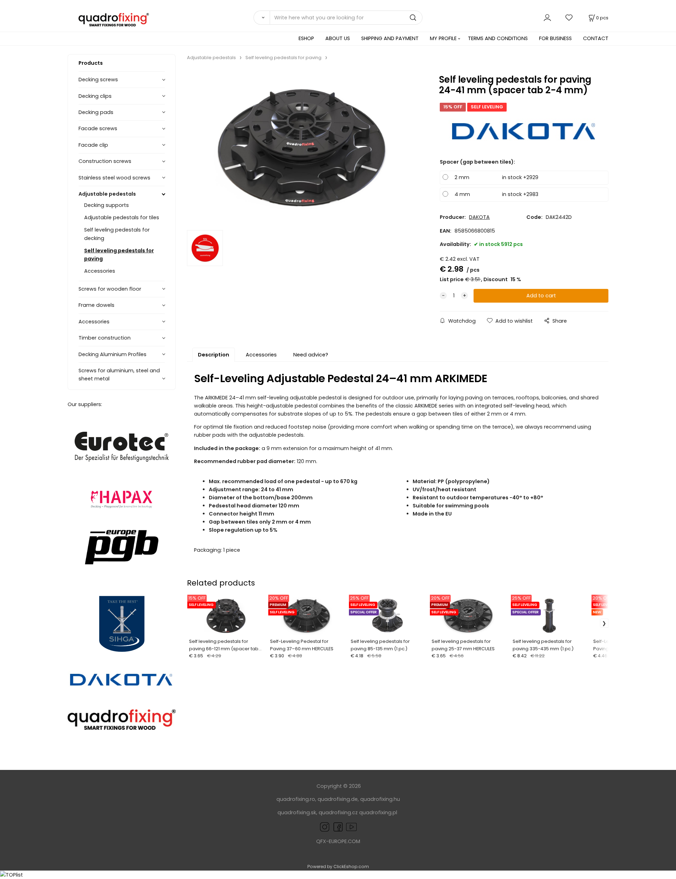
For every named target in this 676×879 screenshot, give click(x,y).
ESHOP (306, 38)
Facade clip (93, 144)
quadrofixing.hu (380, 799)
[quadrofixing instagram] (324, 826)
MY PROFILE (443, 38)
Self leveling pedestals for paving (119, 254)
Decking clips (95, 96)
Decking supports (106, 205)
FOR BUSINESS (555, 38)
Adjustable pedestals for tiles (121, 217)
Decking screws (98, 79)
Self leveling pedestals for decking (117, 233)
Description (213, 354)
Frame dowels (96, 305)
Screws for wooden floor (110, 288)
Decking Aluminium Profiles (112, 354)
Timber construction (105, 337)
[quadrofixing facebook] (336, 826)
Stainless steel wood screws (114, 177)
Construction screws (105, 161)
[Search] (262, 18)
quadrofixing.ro (295, 799)
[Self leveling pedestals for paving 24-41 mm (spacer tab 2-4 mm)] (303, 147)
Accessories (99, 270)
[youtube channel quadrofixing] (351, 826)
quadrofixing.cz (338, 812)
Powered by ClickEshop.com (338, 866)
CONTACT (595, 38)
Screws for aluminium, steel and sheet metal (119, 374)
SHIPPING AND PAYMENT (390, 38)
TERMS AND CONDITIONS (498, 38)
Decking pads (96, 112)
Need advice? (310, 354)
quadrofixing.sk (296, 812)
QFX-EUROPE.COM (338, 841)
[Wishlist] (569, 17)
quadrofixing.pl (378, 812)
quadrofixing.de (338, 799)
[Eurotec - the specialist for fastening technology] (122, 447)
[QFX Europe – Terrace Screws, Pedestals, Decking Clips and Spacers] (122, 719)
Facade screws (98, 128)
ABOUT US (337, 38)
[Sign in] (547, 17)
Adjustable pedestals (107, 193)
